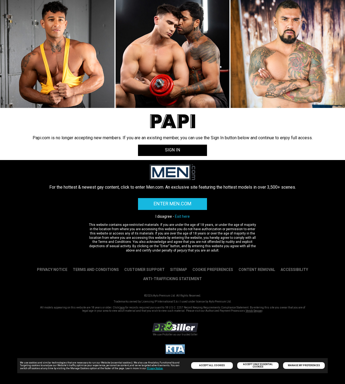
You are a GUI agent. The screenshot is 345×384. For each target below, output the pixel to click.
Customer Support (144, 269)
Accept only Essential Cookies (258, 365)
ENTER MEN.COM (172, 203)
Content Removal (257, 269)
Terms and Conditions (96, 269)
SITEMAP (178, 269)
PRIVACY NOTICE (52, 269)
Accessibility (294, 269)
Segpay (258, 310)
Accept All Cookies (212, 365)
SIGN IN (172, 149)
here (122, 307)
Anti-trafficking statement (172, 279)
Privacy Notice (155, 368)
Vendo (249, 310)
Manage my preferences (304, 365)
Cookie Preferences (212, 269)
